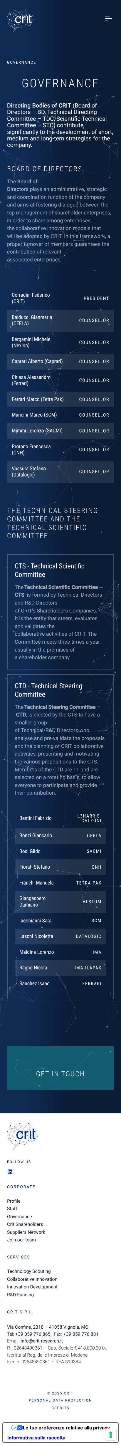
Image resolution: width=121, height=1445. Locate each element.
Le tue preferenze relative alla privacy (66, 1428)
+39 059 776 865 (33, 1334)
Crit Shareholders (25, 1224)
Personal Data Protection (60, 1400)
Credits (60, 1408)
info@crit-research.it (42, 1341)
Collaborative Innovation (32, 1279)
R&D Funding (20, 1295)
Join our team (21, 1240)
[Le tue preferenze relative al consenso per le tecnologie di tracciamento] (110, 1434)
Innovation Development (32, 1287)
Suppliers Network (26, 1232)
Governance (19, 1216)
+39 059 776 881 (81, 1334)
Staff (12, 1208)
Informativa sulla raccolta (36, 1438)
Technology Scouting (29, 1271)
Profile (14, 1201)
